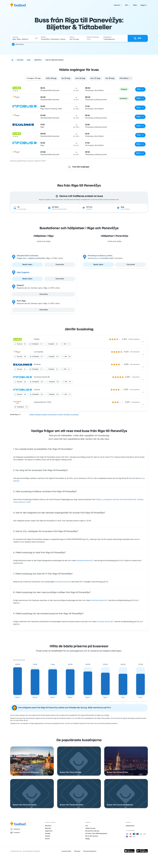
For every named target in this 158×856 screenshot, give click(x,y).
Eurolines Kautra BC (42, 377)
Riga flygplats (23, 272)
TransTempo (52, 414)
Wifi (65, 344)
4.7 (41, 356)
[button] (36, 38)
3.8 (69, 394)
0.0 (27, 407)
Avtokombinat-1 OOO (42, 402)
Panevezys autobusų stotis (100, 256)
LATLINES (66, 414)
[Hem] (12, 60)
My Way (60, 414)
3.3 (69, 369)
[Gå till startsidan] (18, 5)
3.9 (41, 344)
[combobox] (22, 38)
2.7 (69, 344)
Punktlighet (35, 344)
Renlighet (51, 344)
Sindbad (38, 414)
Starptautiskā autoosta (27, 256)
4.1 (24, 344)
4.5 (25, 394)
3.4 (41, 369)
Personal (19, 344)
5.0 (69, 356)
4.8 (25, 356)
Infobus (37, 389)
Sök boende (19, 44)
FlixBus (36, 339)
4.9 (57, 356)
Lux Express (38, 352)
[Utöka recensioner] (143, 341)
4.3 (42, 394)
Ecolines (37, 364)
